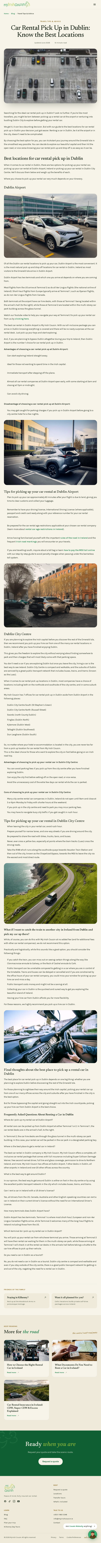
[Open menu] (94, 4)
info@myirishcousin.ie (63, 1519)
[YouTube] (18, 1501)
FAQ (5, 1519)
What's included (60, 1502)
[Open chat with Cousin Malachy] (92, 1534)
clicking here (22, 319)
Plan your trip (10, 1523)
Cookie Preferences (74, 1537)
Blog (13, 14)
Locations (57, 1493)
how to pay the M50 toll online (79, 550)
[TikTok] (9, 1501)
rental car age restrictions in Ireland (44, 529)
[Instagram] (14, 1501)
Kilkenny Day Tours (12, 1527)
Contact (56, 1523)
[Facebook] (5, 1501)
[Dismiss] (94, 1526)
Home (6, 14)
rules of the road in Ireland (74, 538)
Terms (61, 1537)
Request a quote (50, 1461)
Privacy (53, 1537)
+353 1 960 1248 (60, 1514)
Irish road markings (26, 541)
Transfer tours (59, 1498)
